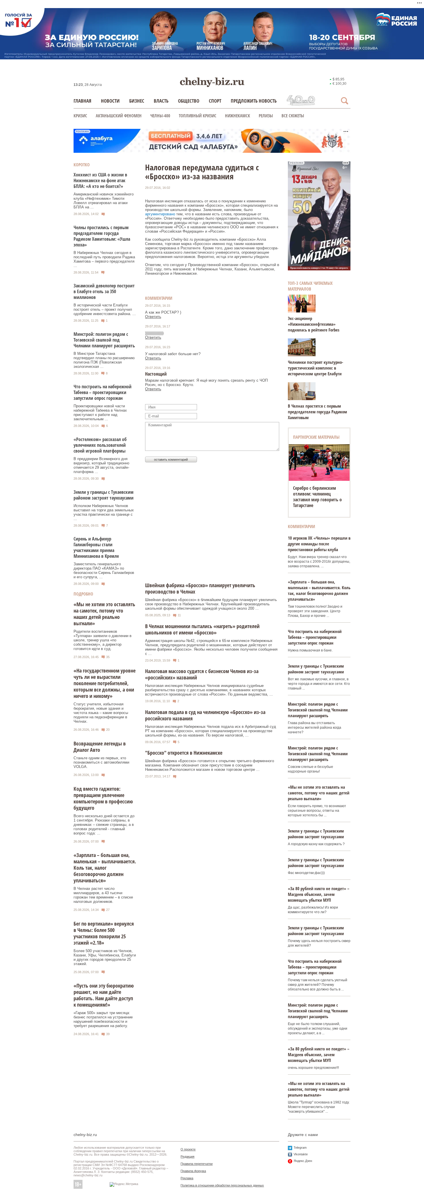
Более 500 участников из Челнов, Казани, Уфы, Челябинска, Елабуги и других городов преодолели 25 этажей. (105, 957)
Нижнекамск (237, 115)
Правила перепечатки (197, 1163)
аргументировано (160, 214)
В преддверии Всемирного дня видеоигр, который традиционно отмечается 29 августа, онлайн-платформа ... (101, 465)
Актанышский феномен (119, 115)
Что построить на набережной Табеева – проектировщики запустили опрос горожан (103, 392)
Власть (161, 100)
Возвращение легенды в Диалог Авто (100, 746)
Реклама (187, 1178)
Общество (188, 100)
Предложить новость (254, 100)
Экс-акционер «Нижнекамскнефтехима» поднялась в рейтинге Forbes (313, 324)
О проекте (188, 1149)
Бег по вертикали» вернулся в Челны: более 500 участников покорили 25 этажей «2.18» (104, 933)
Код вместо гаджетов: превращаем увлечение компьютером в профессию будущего (103, 798)
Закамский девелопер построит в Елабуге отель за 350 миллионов (104, 291)
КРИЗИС (80, 115)
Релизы (266, 115)
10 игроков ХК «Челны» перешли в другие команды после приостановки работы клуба (319, 543)
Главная (82, 100)
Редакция (187, 1156)
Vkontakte (301, 1154)
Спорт (215, 100)
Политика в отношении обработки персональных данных (222, 1185)
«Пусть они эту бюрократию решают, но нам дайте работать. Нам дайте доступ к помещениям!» (104, 995)
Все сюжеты (293, 115)
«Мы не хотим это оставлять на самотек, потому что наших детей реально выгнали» (104, 614)
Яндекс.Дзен (303, 1161)
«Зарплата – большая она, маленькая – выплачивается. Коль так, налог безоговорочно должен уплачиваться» (105, 868)
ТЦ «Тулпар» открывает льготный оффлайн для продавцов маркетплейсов (319, 494)
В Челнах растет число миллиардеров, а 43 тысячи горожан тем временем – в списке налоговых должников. (103, 895)
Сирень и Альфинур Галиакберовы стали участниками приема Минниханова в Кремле (96, 547)
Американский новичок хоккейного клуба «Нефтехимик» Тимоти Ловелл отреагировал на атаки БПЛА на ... (104, 200)
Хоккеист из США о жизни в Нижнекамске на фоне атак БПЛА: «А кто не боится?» (100, 180)
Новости (110, 100)
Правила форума (193, 1171)
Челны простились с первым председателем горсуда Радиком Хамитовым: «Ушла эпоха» (102, 236)
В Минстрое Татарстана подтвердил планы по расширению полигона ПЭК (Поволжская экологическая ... (104, 360)
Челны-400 (160, 115)
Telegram (300, 1147)
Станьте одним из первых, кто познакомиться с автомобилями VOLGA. (101, 762)
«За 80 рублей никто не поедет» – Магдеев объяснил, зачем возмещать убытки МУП (318, 894)
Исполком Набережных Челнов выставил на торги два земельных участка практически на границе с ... (104, 512)
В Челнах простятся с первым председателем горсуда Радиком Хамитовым (317, 411)
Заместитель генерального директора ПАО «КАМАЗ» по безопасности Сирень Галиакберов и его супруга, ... (104, 570)
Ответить (153, 316)
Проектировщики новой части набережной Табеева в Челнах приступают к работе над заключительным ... (100, 412)
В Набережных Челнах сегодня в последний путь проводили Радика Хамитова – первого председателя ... (104, 259)
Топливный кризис (197, 115)
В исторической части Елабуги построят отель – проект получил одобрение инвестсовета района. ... (105, 309)
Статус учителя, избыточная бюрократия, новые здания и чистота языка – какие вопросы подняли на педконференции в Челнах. (101, 713)
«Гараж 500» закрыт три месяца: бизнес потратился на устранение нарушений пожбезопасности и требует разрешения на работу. (103, 1019)
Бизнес (136, 100)
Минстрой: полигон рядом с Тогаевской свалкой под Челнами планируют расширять (104, 340)
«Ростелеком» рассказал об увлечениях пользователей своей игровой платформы (100, 445)
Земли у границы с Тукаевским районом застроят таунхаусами (104, 495)
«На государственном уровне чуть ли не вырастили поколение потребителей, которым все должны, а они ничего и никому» (105, 683)
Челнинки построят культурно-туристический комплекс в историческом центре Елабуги (315, 367)
